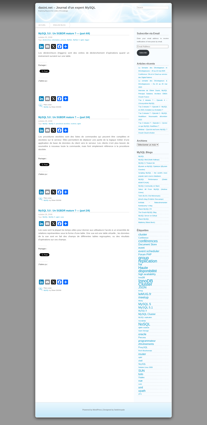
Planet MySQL (143, 219)
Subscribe (143, 53)
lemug (140, 291)
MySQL (69, 40)
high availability (147, 274)
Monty (140, 301)
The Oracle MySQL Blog (147, 212)
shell (140, 361)
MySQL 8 (142, 311)
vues (62, 217)
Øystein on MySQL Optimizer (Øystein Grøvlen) (152, 167)
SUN (141, 370)
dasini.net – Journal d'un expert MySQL (66, 7)
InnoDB (141, 277)
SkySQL (142, 364)
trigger (87, 40)
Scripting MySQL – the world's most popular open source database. (152, 174)
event (141, 247)
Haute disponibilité (147, 269)
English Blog (59, 25)
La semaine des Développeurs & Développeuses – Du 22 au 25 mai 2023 (152, 84)
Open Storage (143, 331)
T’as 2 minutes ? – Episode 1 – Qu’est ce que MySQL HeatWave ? (152, 124)
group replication (147, 259)
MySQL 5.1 (145, 307)
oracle (142, 334)
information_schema (59, 40)
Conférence (143, 238)
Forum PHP (145, 254)
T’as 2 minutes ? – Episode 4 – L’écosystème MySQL (152, 101)
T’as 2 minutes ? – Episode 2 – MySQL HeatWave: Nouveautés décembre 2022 (152, 116)
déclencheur (47, 40)
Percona (142, 337)
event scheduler (148, 251)
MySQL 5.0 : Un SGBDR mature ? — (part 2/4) (64, 210)
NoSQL (144, 324)
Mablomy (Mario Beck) (146, 222)
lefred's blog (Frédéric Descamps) (151, 199)
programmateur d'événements (147, 342)
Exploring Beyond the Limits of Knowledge (53, 11)
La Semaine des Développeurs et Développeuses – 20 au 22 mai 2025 (152, 69)
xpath (142, 390)
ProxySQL (142, 347)
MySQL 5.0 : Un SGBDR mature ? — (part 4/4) (64, 33)
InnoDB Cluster (145, 282)
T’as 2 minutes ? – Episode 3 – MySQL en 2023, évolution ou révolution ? (152, 108)
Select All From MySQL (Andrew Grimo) (152, 190)
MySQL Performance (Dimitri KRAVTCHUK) (152, 181)
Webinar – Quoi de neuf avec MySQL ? (152, 129)
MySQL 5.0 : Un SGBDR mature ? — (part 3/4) (64, 117)
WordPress (97, 410)
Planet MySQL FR (145, 209)
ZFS (140, 394)
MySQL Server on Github (147, 216)
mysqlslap (142, 321)
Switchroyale (119, 410)
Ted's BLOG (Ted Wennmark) (149, 196)
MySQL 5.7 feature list (146, 163)
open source (143, 327)
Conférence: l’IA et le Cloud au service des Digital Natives (152, 75)
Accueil (42, 25)
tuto (140, 374)
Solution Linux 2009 (145, 367)
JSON (142, 287)
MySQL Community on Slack (149, 186)
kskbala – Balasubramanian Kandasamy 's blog (152, 204)
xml (140, 387)
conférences (148, 241)
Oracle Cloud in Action (146, 133)
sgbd (82, 40)
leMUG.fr (144, 294)
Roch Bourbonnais (145, 351)
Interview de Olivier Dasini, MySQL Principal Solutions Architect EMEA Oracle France (152, 94)
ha (140, 264)
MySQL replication (145, 317)
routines (73, 123)
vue (140, 380)
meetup (143, 297)
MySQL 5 (76, 40)
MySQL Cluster (147, 314)
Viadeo (141, 377)
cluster (142, 234)
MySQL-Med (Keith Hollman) (148, 160)
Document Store (147, 244)
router (142, 354)
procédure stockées (63, 123)
